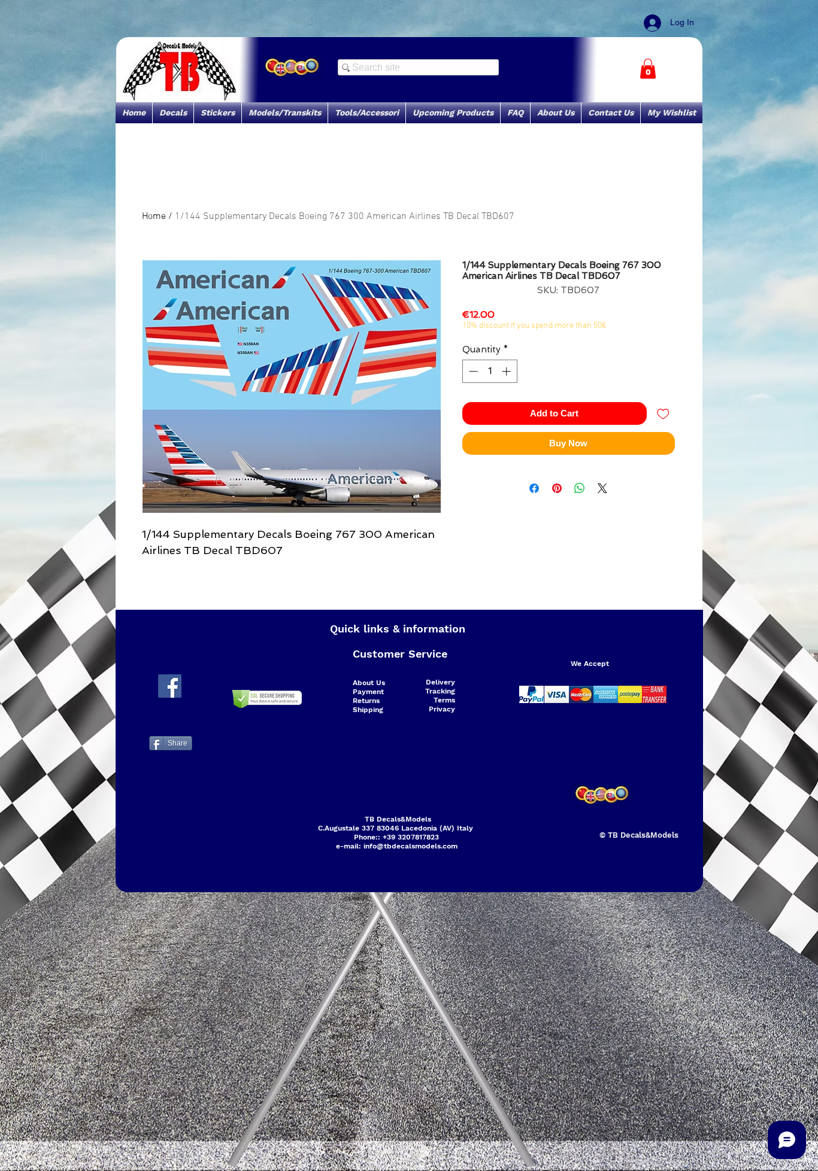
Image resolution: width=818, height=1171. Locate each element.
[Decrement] (472, 371)
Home (154, 217)
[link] (648, 68)
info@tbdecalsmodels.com (410, 846)
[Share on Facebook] (534, 488)
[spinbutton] (489, 371)
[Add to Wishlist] (663, 413)
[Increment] (507, 371)
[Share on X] (602, 488)
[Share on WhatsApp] (579, 488)
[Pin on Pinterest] (557, 488)
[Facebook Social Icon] (169, 686)
